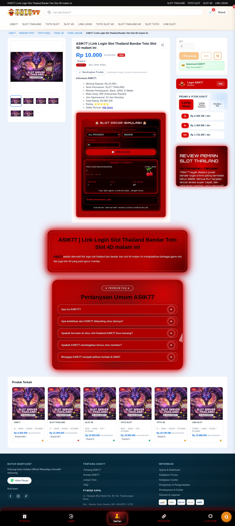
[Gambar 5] (15, 113)
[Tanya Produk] (217, 56)
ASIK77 (14, 24)
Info (220, 84)
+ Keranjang (189, 55)
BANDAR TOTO (26, 33)
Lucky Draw (186, 104)
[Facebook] (10, 496)
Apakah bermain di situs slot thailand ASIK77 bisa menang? (97, 333)
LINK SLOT (169, 24)
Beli (206, 55)
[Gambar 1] (15, 100)
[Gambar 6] (28, 113)
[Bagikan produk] (162, 45)
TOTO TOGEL (44, 33)
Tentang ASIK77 (92, 470)
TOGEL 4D (59, 33)
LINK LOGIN (221, 3)
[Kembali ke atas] (227, 508)
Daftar (117, 521)
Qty (181, 41)
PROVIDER (92, 130)
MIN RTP (90, 140)
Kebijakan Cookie (168, 480)
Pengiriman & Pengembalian (174, 485)
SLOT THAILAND (176, 3)
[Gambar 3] (40, 100)
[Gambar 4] (53, 100)
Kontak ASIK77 (91, 475)
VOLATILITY (129, 130)
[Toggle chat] (226, 517)
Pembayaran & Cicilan (171, 490)
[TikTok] (26, 496)
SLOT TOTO (152, 24)
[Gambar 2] (28, 100)
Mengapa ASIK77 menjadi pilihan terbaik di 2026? (90, 356)
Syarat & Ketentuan (169, 470)
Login (70, 521)
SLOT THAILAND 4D (129, 24)
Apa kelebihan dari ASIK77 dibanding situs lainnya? (92, 321)
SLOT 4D (207, 3)
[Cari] (49, 12)
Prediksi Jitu (217, 105)
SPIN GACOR (121, 152)
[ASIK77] (23, 12)
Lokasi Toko (90, 480)
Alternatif (164, 521)
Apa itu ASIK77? (71, 309)
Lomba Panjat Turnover (202, 105)
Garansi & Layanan (169, 495)
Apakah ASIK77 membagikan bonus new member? (91, 345)
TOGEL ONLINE (75, 33)
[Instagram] (18, 496)
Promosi (24, 521)
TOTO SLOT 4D (105, 24)
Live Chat (210, 521)
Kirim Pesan (21, 480)
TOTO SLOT (194, 3)
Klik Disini (108, 107)
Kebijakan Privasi (168, 475)
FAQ (85, 485)
